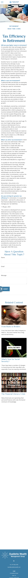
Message (3, 275)
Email (2, 266)
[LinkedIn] (14, 561)
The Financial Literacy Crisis (13, 394)
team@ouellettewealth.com (14, 567)
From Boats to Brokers (10, 326)
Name (3, 257)
